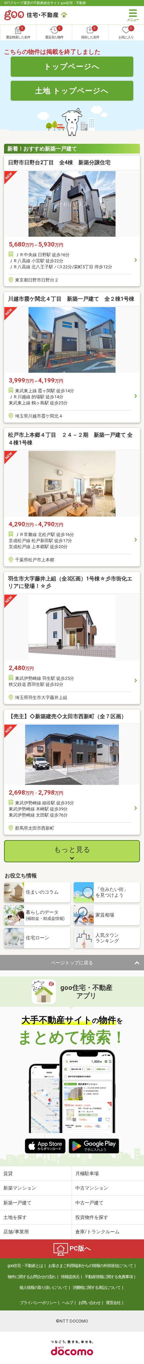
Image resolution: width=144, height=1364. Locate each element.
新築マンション (19, 1188)
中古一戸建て (89, 1202)
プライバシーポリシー (38, 1302)
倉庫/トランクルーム (97, 1231)
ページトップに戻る (72, 962)
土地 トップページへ (72, 90)
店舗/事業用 (16, 1231)
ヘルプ (67, 1302)
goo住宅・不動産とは (25, 1265)
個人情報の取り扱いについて (43, 1287)
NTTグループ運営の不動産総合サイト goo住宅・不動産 (45, 3)
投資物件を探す (91, 1217)
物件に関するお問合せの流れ (32, 1276)
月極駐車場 (87, 1173)
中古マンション (91, 1188)
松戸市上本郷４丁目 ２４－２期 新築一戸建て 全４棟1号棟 (70, 438)
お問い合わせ (89, 1302)
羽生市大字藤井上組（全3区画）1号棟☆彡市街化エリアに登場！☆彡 (70, 582)
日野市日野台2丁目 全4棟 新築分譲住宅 (59, 162)
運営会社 (113, 1302)
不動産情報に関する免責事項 (109, 1276)
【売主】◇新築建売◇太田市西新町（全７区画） (67, 716)
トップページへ (72, 66)
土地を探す (15, 1217)
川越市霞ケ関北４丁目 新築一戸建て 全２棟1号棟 (71, 299)
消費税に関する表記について (97, 1287)
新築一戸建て (17, 1202)
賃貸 (8, 1173)
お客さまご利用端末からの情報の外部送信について (90, 1265)
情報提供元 (70, 1276)
